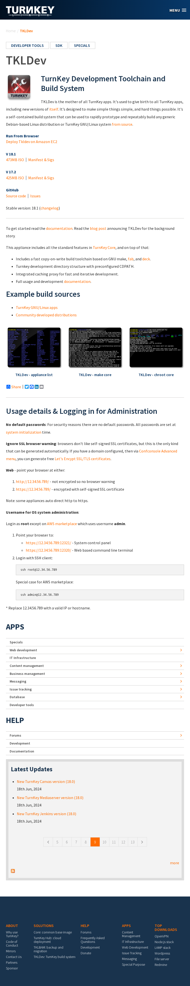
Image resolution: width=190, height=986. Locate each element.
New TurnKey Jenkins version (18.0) (46, 813)
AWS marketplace (62, 523)
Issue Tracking (132, 953)
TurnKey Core (104, 247)
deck (146, 258)
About (12, 925)
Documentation (22, 751)
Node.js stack (164, 942)
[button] (178, 10)
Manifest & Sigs (41, 159)
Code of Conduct (12, 943)
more (174, 862)
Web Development (135, 947)
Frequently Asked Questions (93, 940)
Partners (11, 962)
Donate (86, 953)
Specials (82, 45)
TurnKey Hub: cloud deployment (47, 940)
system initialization (23, 432)
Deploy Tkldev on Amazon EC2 (31, 141)
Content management (27, 665)
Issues (35, 195)
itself (53, 109)
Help (15, 720)
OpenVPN (161, 936)
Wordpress (162, 953)
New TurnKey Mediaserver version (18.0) (50, 797)
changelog (50, 208)
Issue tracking (21, 689)
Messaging (18, 681)
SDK (58, 45)
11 (114, 841)
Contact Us (14, 957)
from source (122, 124)
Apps (15, 627)
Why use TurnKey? (12, 934)
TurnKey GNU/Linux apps (37, 307)
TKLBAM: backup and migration (48, 949)
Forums (15, 735)
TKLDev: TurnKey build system (54, 957)
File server (162, 959)
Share (16, 387)
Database (17, 697)
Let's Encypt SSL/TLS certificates (83, 458)
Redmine (161, 964)
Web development (23, 650)
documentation (59, 228)
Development (20, 743)
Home (11, 30)
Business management (27, 673)
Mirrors (11, 951)
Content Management (131, 934)
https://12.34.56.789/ (33, 489)
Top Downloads (166, 927)
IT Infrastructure (23, 658)
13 (133, 841)
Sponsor (12, 968)
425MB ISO (15, 177)
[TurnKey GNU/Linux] (30, 14)
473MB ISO (15, 159)
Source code (16, 195)
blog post (98, 228)
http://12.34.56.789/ (32, 481)
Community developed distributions (46, 314)
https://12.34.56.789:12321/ (48, 542)
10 (104, 841)
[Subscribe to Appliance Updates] (13, 870)
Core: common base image (53, 932)
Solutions (44, 925)
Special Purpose (133, 964)
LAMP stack (162, 947)
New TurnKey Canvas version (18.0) (46, 781)
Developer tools (27, 45)
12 (123, 841)
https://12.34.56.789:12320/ (48, 550)
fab (131, 258)
